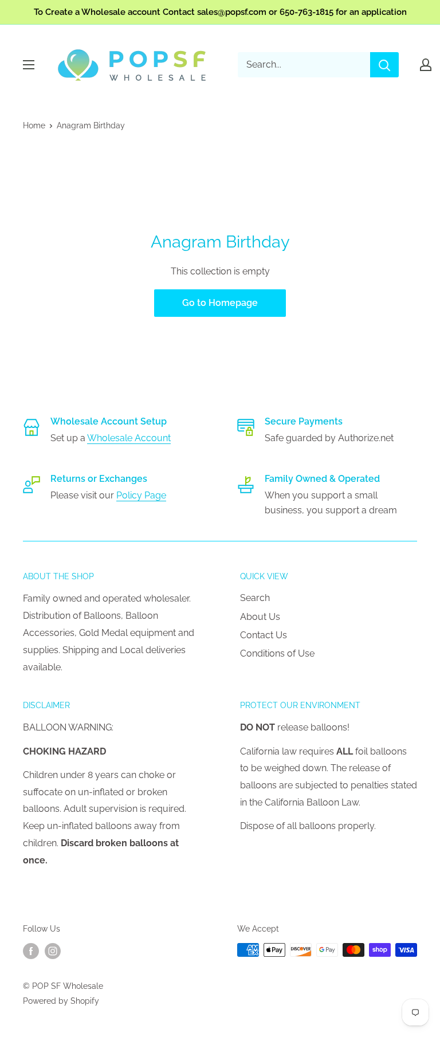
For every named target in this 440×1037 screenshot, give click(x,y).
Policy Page (141, 495)
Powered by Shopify (61, 1000)
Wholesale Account (129, 438)
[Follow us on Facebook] (31, 951)
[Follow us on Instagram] (53, 951)
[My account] (425, 64)
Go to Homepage (220, 302)
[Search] (384, 64)
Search (255, 597)
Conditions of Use (277, 653)
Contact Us (263, 635)
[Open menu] (28, 64)
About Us (260, 616)
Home (34, 125)
